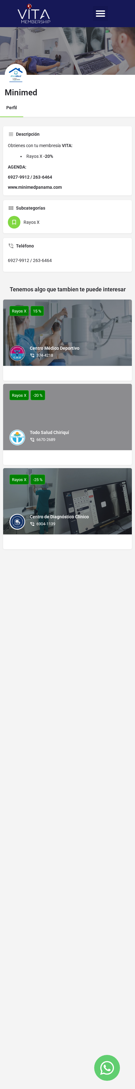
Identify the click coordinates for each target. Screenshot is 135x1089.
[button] (100, 13)
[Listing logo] (16, 75)
